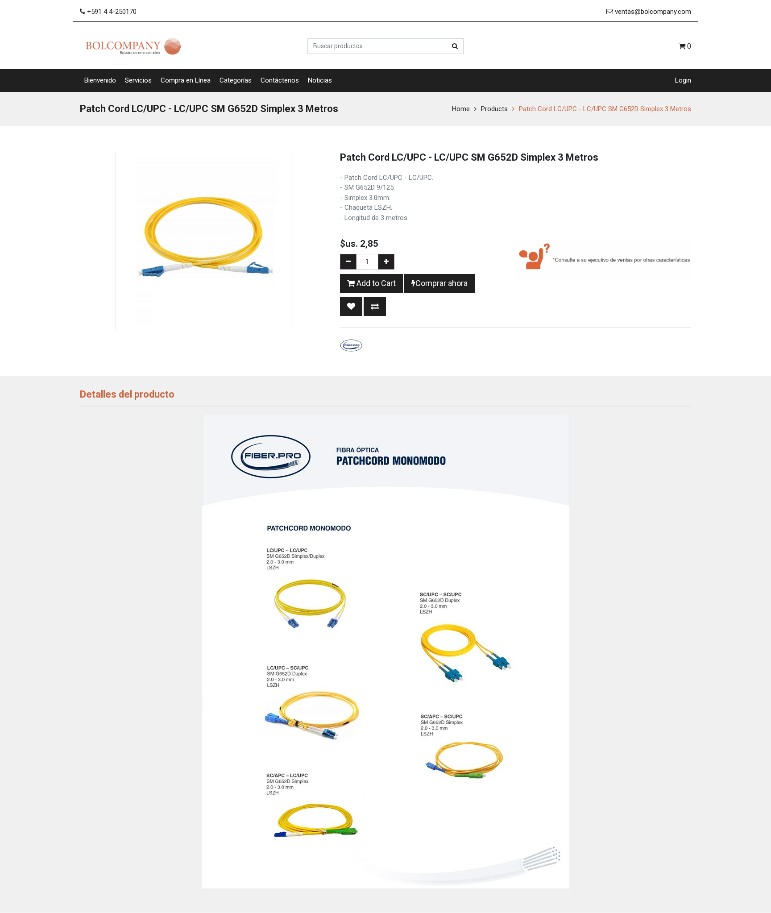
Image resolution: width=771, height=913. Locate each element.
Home (461, 109)
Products (494, 109)
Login (683, 80)
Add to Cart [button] (375, 283)
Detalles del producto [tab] (127, 394)
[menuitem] (100, 80)
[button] (351, 306)
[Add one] (386, 262)
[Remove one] (348, 262)
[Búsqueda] (455, 46)
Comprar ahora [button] (441, 283)
